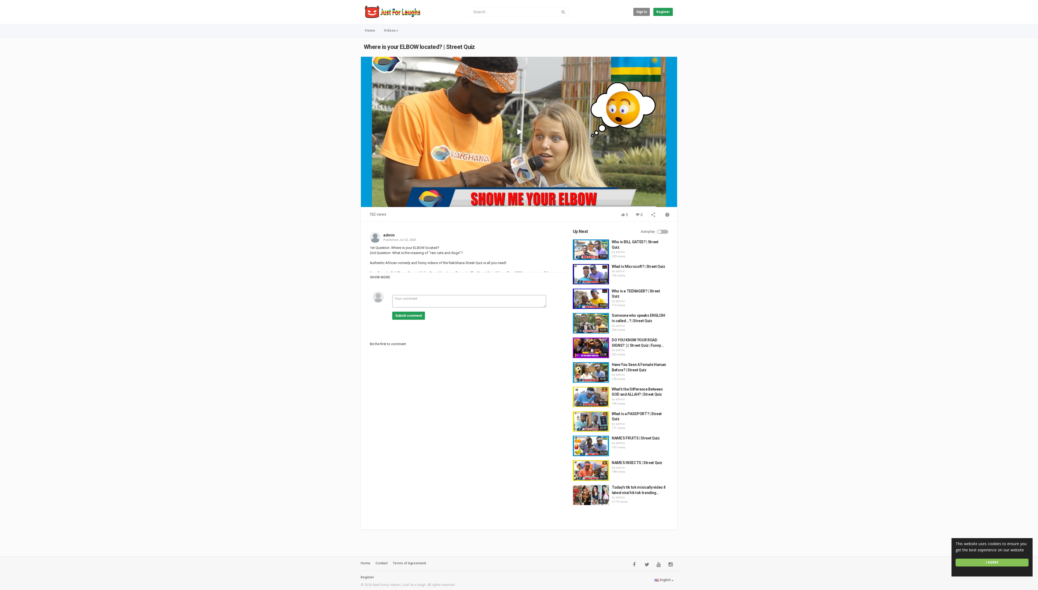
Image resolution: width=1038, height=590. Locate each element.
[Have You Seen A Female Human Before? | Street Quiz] (591, 372)
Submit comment (408, 316)
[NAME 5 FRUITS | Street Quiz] (591, 446)
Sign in (641, 12)
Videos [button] (390, 30)
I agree (992, 562)
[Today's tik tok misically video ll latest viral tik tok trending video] (591, 495)
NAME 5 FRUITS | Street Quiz (636, 438)
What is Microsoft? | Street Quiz (638, 266)
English (665, 580)
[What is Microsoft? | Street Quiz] (591, 274)
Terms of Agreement (409, 563)
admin (389, 235)
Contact (381, 563)
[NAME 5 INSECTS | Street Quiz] (591, 470)
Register (663, 12)
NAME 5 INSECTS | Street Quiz (637, 463)
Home (370, 30)
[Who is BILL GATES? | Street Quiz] (591, 249)
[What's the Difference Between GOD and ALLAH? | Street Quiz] (591, 397)
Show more (380, 277)
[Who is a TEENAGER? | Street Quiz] (591, 299)
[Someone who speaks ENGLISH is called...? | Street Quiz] (591, 323)
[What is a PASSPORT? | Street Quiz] (591, 421)
